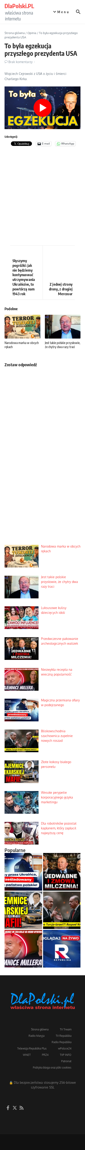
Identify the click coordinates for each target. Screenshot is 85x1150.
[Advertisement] (42, 198)
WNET (27, 1055)
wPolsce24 (64, 1048)
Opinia (31, 33)
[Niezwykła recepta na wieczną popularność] (23, 949)
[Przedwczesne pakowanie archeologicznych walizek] (62, 872)
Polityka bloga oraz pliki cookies (52, 1067)
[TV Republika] (62, 949)
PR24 (45, 1055)
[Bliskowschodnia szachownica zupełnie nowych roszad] (62, 910)
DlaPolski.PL (19, 6)
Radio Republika (61, 1042)
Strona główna (15, 33)
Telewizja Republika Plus (32, 1048)
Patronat (66, 1061)
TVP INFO (65, 1055)
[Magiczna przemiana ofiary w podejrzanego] (23, 872)
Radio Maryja (36, 1035)
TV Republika (63, 1035)
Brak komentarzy (20, 62)
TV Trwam (65, 1029)
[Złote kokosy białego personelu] (23, 910)
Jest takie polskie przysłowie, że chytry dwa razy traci (62, 345)
